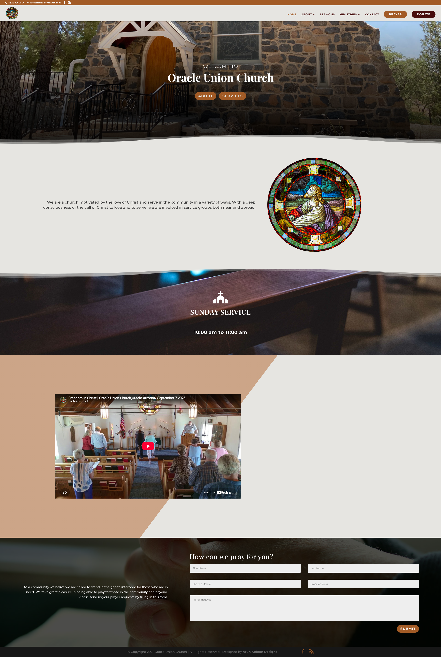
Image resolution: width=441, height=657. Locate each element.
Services (232, 96)
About (306, 14)
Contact (372, 14)
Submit (408, 629)
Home (292, 14)
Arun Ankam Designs (259, 652)
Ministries (348, 14)
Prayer (395, 14)
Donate (423, 14)
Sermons (327, 14)
